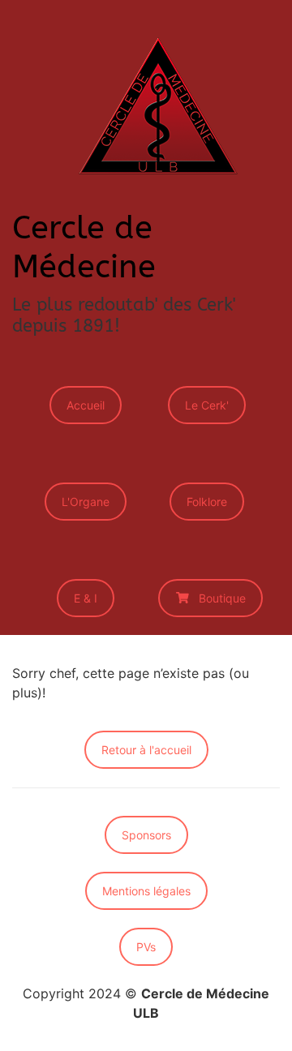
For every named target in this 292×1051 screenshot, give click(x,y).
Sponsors (146, 835)
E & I (85, 598)
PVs (146, 947)
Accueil (86, 405)
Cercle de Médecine (84, 246)
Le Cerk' (207, 405)
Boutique (222, 598)
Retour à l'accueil (146, 750)
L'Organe (86, 501)
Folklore (207, 501)
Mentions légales (146, 891)
